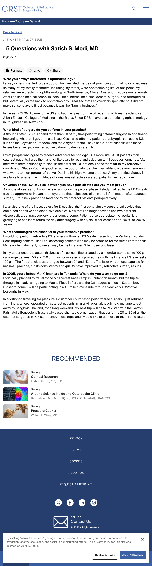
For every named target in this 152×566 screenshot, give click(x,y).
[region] (76, 548)
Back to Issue (12, 32)
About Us (76, 473)
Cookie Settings (105, 554)
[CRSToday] (28, 9)
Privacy (76, 438)
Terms (76, 450)
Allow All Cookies (132, 554)
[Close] (142, 539)
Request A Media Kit (76, 484)
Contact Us (81, 521)
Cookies (76, 461)
